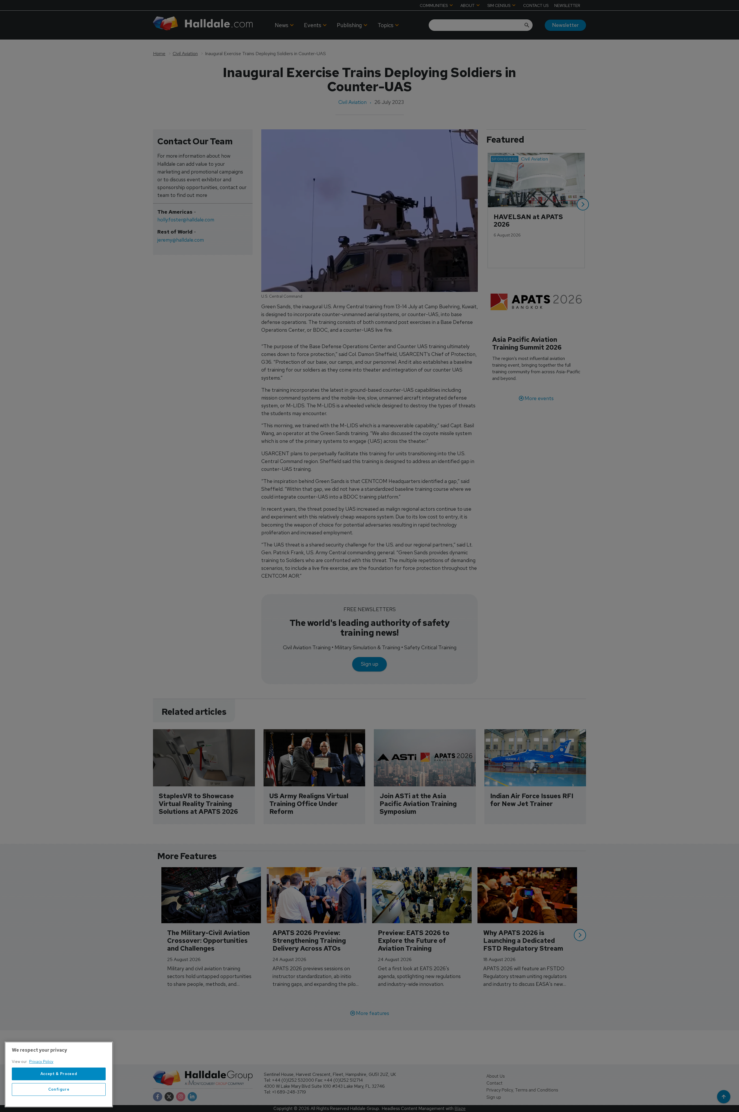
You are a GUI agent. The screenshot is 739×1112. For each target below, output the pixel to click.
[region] (59, 1074)
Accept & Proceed (58, 1073)
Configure (59, 1089)
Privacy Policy (41, 1061)
